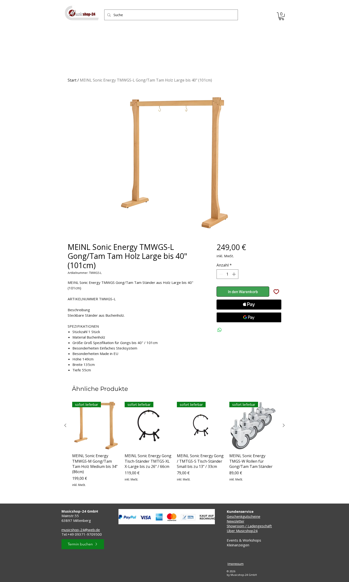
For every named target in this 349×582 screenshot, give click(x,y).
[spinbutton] (227, 274)
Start (72, 80)
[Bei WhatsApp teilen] (219, 330)
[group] (174, 444)
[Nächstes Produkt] (284, 425)
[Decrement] (220, 274)
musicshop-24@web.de (80, 529)
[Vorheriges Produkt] (65, 425)
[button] (281, 16)
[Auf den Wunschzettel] (276, 291)
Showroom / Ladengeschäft (249, 526)
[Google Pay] (249, 317)
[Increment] (234, 274)
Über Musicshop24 (242, 530)
